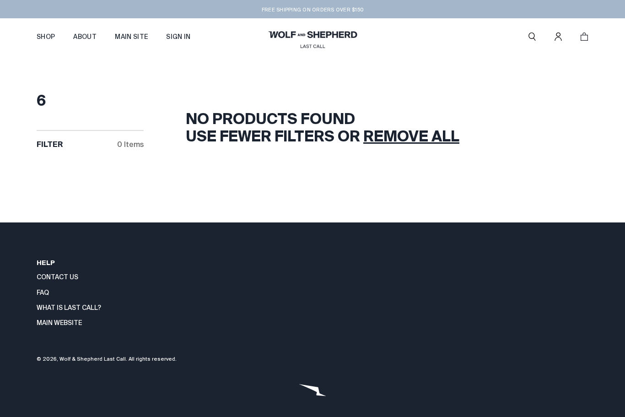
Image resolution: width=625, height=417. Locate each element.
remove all (411, 136)
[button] (532, 36)
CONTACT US (57, 277)
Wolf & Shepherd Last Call (92, 359)
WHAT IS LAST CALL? (69, 307)
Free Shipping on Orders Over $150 (312, 9)
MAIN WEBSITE (59, 323)
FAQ (43, 292)
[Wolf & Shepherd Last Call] (312, 36)
